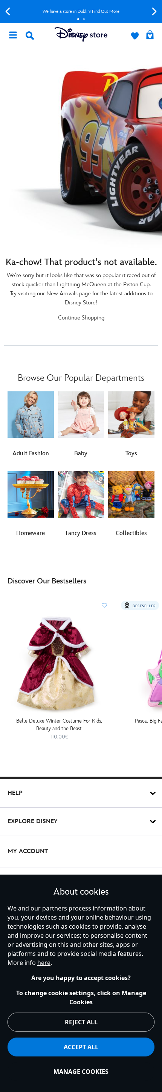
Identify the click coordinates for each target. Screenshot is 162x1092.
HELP (15, 793)
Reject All (81, 1022)
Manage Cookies (81, 1071)
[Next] (154, 11)
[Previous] (8, 11)
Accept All (81, 1047)
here (43, 963)
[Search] (29, 35)
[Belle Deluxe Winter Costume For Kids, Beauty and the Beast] (59, 663)
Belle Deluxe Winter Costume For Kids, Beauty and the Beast (59, 725)
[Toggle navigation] (13, 34)
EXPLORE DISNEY (33, 821)
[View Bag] (149, 35)
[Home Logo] (81, 34)
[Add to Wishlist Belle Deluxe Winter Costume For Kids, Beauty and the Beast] (104, 605)
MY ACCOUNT (28, 851)
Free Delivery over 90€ (81, 11)
